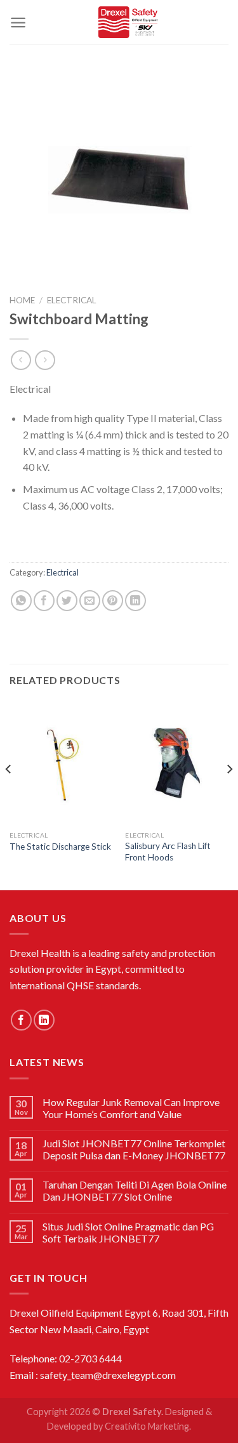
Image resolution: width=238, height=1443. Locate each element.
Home (22, 300)
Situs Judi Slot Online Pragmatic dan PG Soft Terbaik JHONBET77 (128, 1232)
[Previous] (9, 794)
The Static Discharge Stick (60, 846)
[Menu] (18, 22)
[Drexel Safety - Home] (127, 22)
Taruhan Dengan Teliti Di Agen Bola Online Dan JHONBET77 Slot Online (135, 1190)
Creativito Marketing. (148, 1426)
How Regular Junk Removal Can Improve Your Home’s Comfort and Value (131, 1108)
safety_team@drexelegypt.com (108, 1375)
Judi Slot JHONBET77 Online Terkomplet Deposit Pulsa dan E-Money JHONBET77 (134, 1149)
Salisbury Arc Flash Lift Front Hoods (168, 851)
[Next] (229, 794)
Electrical (71, 300)
